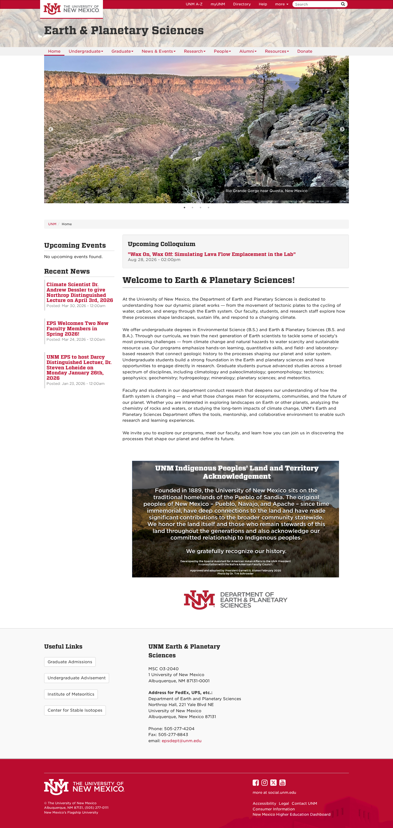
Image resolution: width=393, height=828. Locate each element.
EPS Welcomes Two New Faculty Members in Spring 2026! (78, 328)
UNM (52, 224)
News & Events (157, 51)
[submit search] (343, 4)
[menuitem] (54, 51)
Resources (275, 51)
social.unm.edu (282, 792)
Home (54, 51)
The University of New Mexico (71, 9)
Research (193, 51)
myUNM (218, 4)
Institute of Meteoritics (71, 694)
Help (263, 4)
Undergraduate (85, 51)
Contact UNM (304, 803)
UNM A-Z (194, 4)
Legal (284, 803)
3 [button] (200, 207)
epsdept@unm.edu (182, 740)
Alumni (246, 51)
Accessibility (264, 803)
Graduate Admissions (70, 662)
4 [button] (208, 207)
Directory (242, 4)
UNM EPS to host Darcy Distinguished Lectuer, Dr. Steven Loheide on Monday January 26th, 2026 (79, 367)
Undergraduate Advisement (77, 678)
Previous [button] (50, 129)
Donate (304, 51)
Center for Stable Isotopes (75, 710)
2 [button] (192, 207)
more (280, 4)
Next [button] (342, 129)
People (221, 51)
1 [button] (184, 207)
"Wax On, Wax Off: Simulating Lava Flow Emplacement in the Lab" (212, 254)
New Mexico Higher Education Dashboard (291, 814)
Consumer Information (274, 809)
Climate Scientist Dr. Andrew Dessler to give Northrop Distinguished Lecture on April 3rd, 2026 (80, 292)
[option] (196, 129)
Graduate (121, 51)
